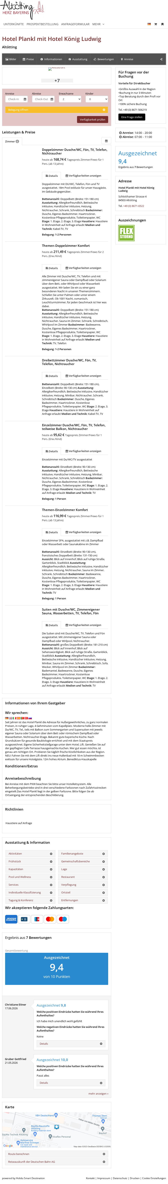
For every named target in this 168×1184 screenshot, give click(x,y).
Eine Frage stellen (131, 117)
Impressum (103, 1178)
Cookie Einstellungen (154, 1178)
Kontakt (90, 1178)
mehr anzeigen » (98, 1093)
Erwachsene (66, 93)
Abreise (36, 93)
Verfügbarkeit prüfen (92, 119)
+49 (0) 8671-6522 (133, 206)
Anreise (9, 93)
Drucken (135, 1178)
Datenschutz (120, 1178)
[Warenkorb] (155, 24)
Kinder (89, 93)
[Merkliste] (162, 24)
